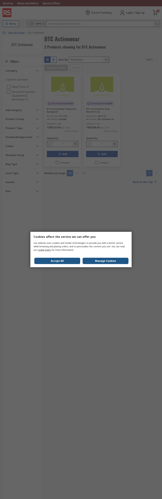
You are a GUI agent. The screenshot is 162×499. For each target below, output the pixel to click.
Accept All (57, 261)
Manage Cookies (105, 261)
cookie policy (44, 249)
